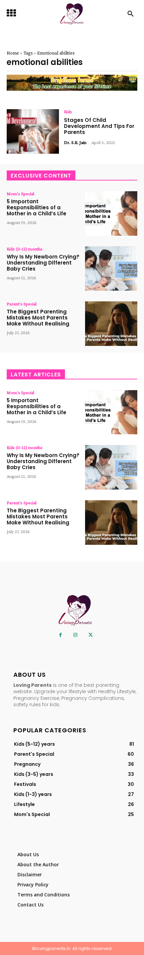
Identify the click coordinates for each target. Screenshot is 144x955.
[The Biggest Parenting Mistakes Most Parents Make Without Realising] (111, 323)
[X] (90, 635)
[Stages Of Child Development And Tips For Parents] (33, 131)
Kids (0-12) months (25, 248)
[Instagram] (75, 635)
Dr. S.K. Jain (75, 142)
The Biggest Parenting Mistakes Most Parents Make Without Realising (38, 317)
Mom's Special (20, 193)
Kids (68, 111)
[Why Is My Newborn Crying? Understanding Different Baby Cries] (111, 268)
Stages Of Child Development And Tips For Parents (99, 126)
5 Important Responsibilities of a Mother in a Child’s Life (36, 207)
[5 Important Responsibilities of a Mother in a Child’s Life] (111, 213)
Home (13, 53)
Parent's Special (22, 303)
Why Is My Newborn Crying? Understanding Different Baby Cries (43, 262)
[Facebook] (60, 635)
